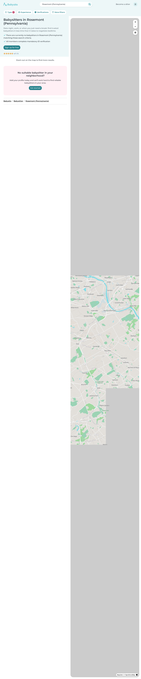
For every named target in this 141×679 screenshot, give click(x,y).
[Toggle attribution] (136, 674)
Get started (35, 88)
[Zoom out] (135, 26)
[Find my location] (135, 32)
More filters (59, 12)
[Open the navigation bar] (135, 4)
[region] (104, 347)
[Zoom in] (135, 22)
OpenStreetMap (130, 675)
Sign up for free (12, 47)
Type (10, 12)
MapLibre (120, 675)
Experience (25, 12)
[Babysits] (11, 4)
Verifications (42, 12)
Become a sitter (123, 4)
